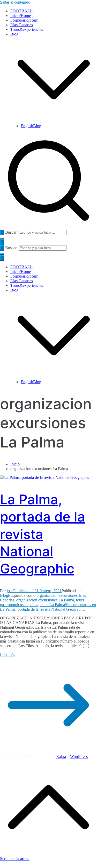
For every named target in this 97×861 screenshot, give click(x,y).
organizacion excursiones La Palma (45, 600)
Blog (14, 290)
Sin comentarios (48, 606)
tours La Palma (52, 604)
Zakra (61, 756)
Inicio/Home (20, 15)
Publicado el (37, 591)
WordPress (79, 756)
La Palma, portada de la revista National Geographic (42, 534)
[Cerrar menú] (2, 258)
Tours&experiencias (26, 29)
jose (10, 591)
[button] (53, 121)
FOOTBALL (21, 11)
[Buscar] (2, 232)
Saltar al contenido (15, 2)
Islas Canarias (21, 25)
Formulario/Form (24, 20)
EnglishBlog (31, 126)
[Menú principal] (2, 242)
